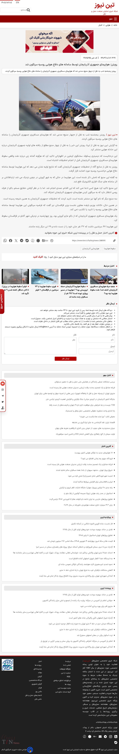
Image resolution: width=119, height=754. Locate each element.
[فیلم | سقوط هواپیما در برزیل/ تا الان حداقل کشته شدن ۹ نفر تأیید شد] (15, 276)
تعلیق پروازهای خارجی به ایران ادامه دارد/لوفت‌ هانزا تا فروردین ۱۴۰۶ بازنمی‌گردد (81, 499)
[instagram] (110, 736)
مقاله (40, 672)
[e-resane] (7, 665)
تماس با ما (67, 665)
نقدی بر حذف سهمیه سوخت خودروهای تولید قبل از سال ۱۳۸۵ (88, 529)
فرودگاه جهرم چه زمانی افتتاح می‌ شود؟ (97, 458)
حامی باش (38, 699)
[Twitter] (2, 402)
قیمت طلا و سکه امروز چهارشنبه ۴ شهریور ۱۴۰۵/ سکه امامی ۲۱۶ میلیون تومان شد (80, 541)
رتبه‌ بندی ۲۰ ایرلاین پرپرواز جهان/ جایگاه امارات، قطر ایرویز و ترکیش (86, 487)
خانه (115, 25)
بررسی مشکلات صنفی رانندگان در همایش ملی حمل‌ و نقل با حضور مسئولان (85, 381)
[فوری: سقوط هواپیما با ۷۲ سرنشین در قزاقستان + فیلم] (44, 276)
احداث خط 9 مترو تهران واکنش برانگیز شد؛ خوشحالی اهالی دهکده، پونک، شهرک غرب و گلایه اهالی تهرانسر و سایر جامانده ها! (63, 552)
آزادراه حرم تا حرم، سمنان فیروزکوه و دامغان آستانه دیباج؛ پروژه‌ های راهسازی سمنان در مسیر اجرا (74, 547)
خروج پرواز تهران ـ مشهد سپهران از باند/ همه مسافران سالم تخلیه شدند (84, 470)
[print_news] (51, 240)
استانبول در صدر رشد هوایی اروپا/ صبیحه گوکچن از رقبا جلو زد (88, 493)
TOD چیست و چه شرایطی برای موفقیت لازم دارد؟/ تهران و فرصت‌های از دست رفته (82, 405)
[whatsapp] (5, 240)
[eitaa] (45, 240)
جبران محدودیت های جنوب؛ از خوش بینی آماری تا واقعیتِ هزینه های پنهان (85, 428)
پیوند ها (68, 684)
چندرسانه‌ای (38, 669)
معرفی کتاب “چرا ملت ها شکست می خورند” (97, 416)
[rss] (115, 736)
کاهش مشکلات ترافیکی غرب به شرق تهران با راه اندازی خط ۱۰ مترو (86, 570)
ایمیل (112, 346)
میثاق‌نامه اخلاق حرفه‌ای (62, 680)
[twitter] (16, 240)
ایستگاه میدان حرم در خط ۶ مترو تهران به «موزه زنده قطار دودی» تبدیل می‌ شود (81, 623)
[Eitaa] (94, 736)
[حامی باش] (2, 408)
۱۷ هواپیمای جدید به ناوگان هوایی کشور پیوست (94, 452)
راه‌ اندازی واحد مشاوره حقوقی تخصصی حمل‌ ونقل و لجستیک (90, 411)
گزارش (40, 676)
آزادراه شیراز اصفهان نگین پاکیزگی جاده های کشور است (91, 618)
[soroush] (32, 240)
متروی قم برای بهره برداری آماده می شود (96, 606)
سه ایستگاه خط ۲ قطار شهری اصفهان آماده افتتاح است (91, 558)
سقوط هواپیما (109, 248)
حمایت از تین (66, 673)
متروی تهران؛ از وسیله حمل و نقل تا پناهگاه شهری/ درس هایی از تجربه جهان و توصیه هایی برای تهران (74, 393)
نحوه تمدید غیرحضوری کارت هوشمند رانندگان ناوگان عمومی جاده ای (85, 564)
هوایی (108, 25)
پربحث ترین (105, 588)
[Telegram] (2, 396)
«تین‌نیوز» (87, 660)
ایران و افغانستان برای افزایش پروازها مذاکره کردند (93, 481)
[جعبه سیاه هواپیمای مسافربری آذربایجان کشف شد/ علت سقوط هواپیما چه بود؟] (103, 276)
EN (17, 2)
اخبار (100, 25)
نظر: (74, 334)
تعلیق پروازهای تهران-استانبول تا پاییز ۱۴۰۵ (96, 535)
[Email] (2, 384)
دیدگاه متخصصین (35, 680)
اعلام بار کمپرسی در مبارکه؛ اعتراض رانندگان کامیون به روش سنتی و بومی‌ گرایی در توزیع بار (77, 641)
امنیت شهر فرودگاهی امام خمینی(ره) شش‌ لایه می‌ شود (90, 476)
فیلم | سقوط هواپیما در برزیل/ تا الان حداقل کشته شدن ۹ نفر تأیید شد (15, 290)
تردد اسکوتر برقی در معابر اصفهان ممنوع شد (95, 635)
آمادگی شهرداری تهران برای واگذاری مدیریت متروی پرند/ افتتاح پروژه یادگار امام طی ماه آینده (76, 576)
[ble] (27, 240)
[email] (100, 736)
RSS (69, 676)
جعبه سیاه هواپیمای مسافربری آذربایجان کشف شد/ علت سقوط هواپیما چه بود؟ (103, 290)
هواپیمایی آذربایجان (90, 248)
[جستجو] (28, 10)
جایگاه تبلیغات (65, 669)
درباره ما (68, 661)
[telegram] (21, 240)
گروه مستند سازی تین (63, 692)
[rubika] (38, 240)
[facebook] (10, 240)
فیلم (40, 688)
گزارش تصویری (37, 684)
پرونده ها (38, 665)
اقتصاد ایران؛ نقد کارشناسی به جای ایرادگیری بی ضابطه (93, 422)
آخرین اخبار (106, 446)
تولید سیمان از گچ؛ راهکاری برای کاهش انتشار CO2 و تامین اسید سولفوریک (85, 434)
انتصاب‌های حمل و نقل (33, 695)
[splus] (84, 736)
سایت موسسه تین (64, 688)
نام (113, 334)
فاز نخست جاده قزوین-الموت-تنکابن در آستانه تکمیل (92, 523)
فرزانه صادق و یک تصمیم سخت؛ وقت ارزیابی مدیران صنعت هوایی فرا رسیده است (82, 387)
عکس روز (38, 691)
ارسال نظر (65, 358)
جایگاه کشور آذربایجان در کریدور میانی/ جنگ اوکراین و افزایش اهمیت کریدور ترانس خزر (80, 399)
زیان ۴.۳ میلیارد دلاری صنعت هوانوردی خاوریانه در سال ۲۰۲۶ (88, 505)
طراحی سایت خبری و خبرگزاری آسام (14, 749)
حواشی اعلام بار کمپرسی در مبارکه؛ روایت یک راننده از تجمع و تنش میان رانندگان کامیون (78, 600)
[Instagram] (2, 390)
